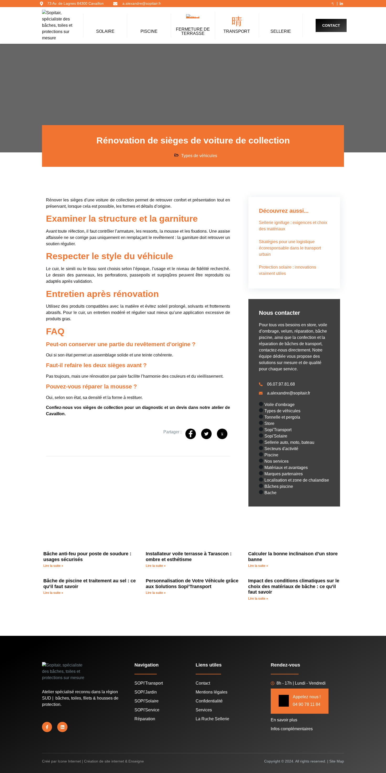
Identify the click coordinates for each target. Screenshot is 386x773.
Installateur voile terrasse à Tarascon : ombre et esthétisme (189, 556)
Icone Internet (69, 761)
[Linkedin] (62, 727)
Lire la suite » (53, 566)
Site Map (336, 761)
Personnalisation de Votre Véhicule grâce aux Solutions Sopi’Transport (192, 583)
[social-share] (190, 434)
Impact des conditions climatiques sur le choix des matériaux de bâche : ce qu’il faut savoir (293, 586)
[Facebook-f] (47, 727)
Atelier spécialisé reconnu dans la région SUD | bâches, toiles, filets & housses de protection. (80, 698)
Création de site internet (104, 761)
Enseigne (136, 761)
